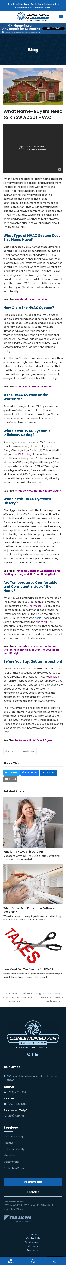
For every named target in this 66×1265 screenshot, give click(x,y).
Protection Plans (14, 1168)
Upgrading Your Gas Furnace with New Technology (48, 997)
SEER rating (24, 454)
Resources (33, 1250)
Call (33, 1262)
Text (55, 1262)
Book (11, 1262)
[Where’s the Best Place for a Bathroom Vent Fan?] (33, 884)
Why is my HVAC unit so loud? (23, 851)
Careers (33, 1246)
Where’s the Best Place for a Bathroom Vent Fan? (29, 910)
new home (28, 751)
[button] (61, 16)
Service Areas (33, 1242)
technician (52, 676)
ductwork (11, 751)
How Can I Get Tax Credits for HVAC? (28, 969)
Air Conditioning (13, 1136)
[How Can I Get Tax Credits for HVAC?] (33, 944)
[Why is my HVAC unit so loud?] (33, 822)
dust (37, 618)
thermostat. (36, 606)
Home (33, 1234)
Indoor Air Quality (14, 1149)
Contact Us (33, 1238)
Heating (9, 1143)
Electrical (10, 1155)
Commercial (11, 1162)
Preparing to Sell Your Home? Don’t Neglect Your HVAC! (17, 997)
